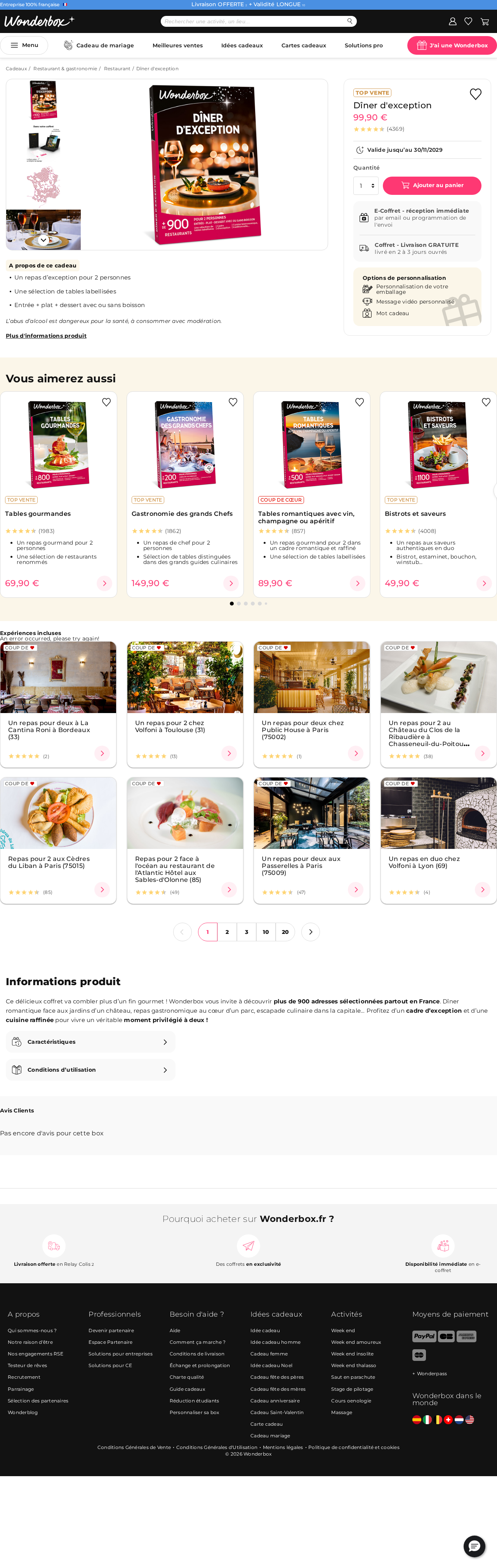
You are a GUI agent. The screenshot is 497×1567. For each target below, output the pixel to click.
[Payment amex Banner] (466, 1340)
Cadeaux (16, 68)
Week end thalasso (353, 1365)
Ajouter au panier (438, 185)
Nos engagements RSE (35, 1354)
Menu (30, 45)
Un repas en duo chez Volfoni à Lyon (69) (424, 862)
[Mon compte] (453, 20)
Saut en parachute (353, 1377)
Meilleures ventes (178, 45)
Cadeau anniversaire (275, 1401)
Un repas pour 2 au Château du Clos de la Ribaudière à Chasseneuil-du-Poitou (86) (426, 737)
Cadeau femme (269, 1354)
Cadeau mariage (270, 1436)
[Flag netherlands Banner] (459, 1420)
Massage (341, 1412)
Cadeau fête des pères (277, 1377)
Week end (343, 1330)
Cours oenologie (351, 1401)
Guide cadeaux (187, 1389)
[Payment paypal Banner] (424, 1340)
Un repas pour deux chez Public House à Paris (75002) (303, 730)
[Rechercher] (350, 21)
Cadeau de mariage (105, 45)
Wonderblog (23, 1412)
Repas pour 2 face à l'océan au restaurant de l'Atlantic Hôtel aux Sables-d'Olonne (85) (175, 869)
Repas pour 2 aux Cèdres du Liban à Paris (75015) (49, 862)
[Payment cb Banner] (446, 1340)
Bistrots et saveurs (415, 513)
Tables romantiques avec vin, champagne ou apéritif (306, 517)
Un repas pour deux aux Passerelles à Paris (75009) (301, 865)
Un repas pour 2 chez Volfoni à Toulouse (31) (170, 726)
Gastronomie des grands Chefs (182, 513)
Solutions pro (364, 45)
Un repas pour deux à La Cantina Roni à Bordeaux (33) (49, 730)
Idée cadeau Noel (271, 1365)
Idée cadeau (265, 1330)
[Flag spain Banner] (416, 1420)
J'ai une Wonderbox (459, 45)
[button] (96, 158)
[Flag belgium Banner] (437, 1420)
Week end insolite (352, 1354)
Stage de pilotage (352, 1389)
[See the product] (104, 583)
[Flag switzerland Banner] (448, 1420)
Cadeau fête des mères (278, 1389)
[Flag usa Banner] (469, 1420)
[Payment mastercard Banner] (419, 1359)
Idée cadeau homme (275, 1342)
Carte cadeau (266, 1424)
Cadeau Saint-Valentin (277, 1412)
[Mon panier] (484, 20)
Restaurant (117, 68)
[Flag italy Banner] (427, 1420)
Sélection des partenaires (38, 1401)
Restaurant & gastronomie (65, 68)
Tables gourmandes (38, 513)
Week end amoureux (356, 1342)
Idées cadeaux (242, 45)
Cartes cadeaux (304, 45)
